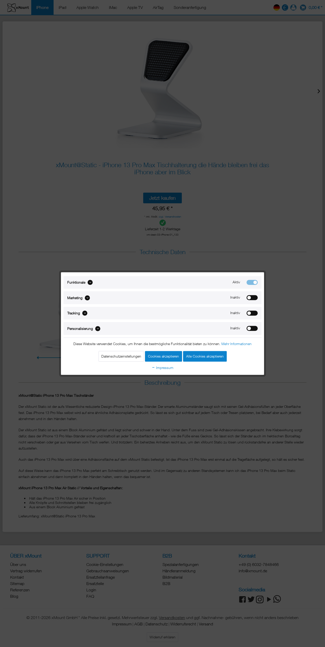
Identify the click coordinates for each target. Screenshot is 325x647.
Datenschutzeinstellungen (121, 356)
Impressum (164, 367)
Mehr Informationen (236, 344)
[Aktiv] (252, 282)
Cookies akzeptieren (163, 356)
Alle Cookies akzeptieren (205, 356)
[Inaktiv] (252, 297)
